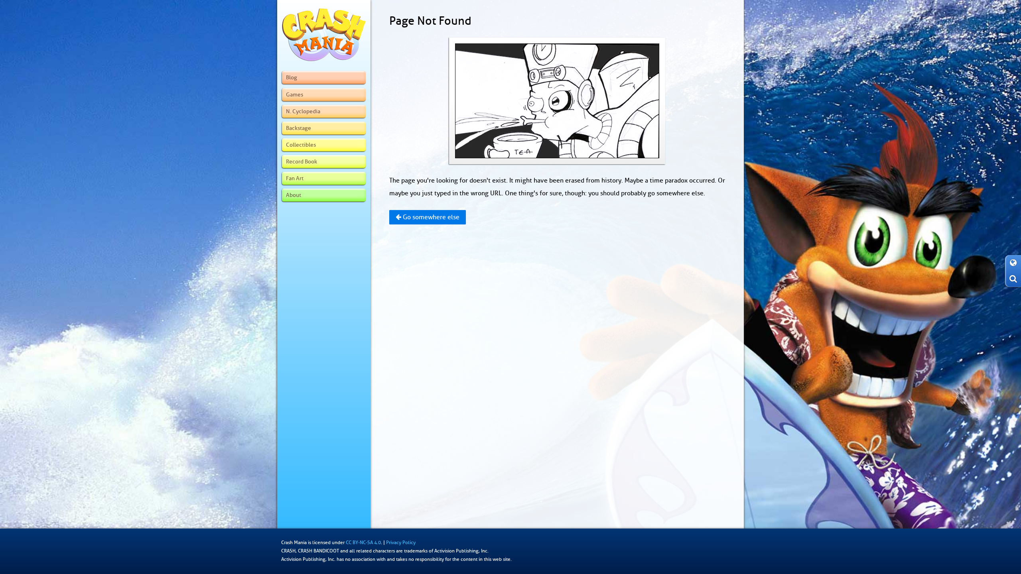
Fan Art (295, 178)
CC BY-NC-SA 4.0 (363, 542)
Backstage (298, 128)
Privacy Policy (401, 542)
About (293, 195)
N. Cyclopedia (303, 111)
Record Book (301, 161)
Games (294, 94)
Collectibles (301, 144)
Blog (291, 77)
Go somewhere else (430, 217)
